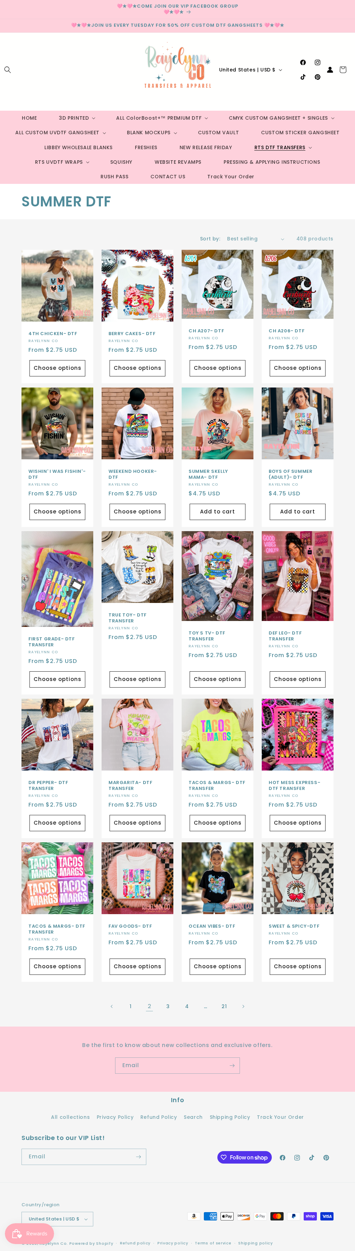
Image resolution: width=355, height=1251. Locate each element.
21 (224, 1006)
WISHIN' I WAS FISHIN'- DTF (57, 474)
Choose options (57, 368)
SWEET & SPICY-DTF (294, 926)
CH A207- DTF (206, 331)
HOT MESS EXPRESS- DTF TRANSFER (294, 786)
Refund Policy (158, 1117)
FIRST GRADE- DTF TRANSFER (51, 642)
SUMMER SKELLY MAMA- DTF (208, 474)
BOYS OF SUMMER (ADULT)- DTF (290, 474)
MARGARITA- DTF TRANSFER (130, 786)
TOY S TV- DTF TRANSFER (207, 636)
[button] (7, 69)
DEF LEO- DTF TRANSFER (285, 636)
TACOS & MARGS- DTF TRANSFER (217, 786)
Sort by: (210, 238)
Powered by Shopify (91, 1243)
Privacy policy (172, 1243)
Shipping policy (255, 1243)
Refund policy (135, 1243)
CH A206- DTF (286, 331)
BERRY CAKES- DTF (132, 334)
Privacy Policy (115, 1117)
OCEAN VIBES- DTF (212, 926)
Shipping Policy (230, 1117)
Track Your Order (280, 1117)
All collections (70, 1117)
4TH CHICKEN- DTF (52, 334)
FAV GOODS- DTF (130, 926)
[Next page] (243, 1006)
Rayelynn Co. (54, 1243)
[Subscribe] (232, 1065)
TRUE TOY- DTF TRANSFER (128, 618)
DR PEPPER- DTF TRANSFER (48, 786)
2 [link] (149, 1006)
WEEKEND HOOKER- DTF (133, 474)
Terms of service (213, 1243)
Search (193, 1117)
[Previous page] (112, 1006)
